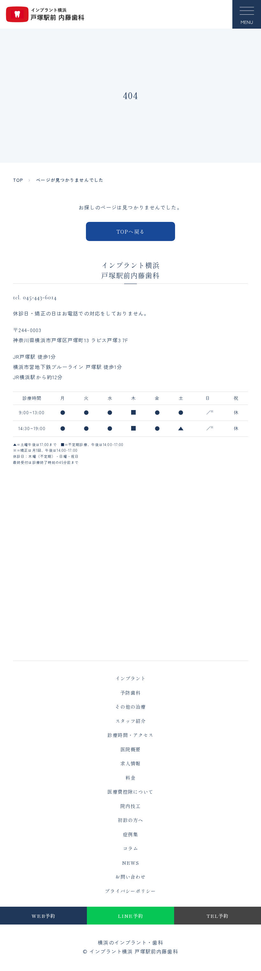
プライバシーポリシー (130, 891)
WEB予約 (43, 915)
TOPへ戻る (130, 231)
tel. (35, 297)
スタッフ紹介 (130, 721)
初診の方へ (131, 820)
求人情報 (130, 763)
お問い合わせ (130, 876)
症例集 (130, 834)
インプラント (130, 678)
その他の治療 (130, 706)
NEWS (130, 862)
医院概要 (130, 749)
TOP (18, 180)
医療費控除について (130, 791)
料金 (130, 777)
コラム (130, 848)
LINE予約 (130, 915)
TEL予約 (218, 915)
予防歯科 (130, 692)
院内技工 (130, 806)
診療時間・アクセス (130, 735)
